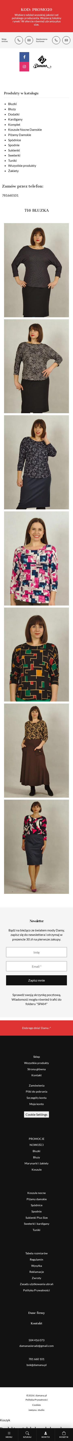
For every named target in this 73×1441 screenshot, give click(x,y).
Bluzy (12, 109)
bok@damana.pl (66, 40)
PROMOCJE (36, 1138)
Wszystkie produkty (22, 165)
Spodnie (13, 145)
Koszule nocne (36, 1193)
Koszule (37, 1169)
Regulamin (36, 1259)
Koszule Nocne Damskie (25, 129)
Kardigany (15, 119)
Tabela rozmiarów (36, 1253)
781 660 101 (56, 40)
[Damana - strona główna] (42, 61)
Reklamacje (36, 1271)
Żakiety (13, 171)
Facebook (24, 57)
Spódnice (14, 140)
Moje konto (36, 1104)
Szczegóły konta (36, 1097)
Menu (9, 1437)
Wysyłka (36, 1265)
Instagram (24, 66)
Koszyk (64, 1437)
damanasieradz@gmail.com (29, 40)
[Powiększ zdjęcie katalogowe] (36, 270)
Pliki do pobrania (36, 1091)
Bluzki (12, 104)
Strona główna (36, 1069)
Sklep (36, 1056)
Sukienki (14, 150)
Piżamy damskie (37, 1199)
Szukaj (27, 1437)
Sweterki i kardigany (36, 1223)
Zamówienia (36, 1085)
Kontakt (36, 1075)
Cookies (36, 1404)
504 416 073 (19, 40)
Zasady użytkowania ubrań (36, 1284)
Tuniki (12, 160)
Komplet (14, 124)
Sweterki (14, 155)
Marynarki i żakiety (36, 1163)
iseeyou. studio (36, 1409)
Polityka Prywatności (36, 1290)
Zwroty (36, 1278)
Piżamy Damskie (19, 135)
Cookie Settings (36, 1114)
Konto (46, 1437)
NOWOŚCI (37, 1144)
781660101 (10, 195)
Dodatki (13, 114)
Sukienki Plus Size (37, 1217)
